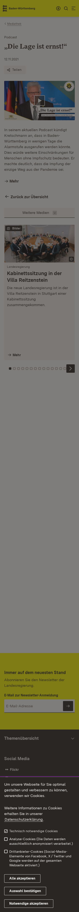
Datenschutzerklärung (24, 819)
